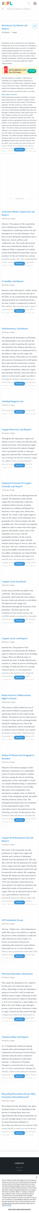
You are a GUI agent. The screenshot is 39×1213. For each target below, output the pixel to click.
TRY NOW (32, 71)
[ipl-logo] (9, 4)
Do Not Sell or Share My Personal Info (19, 1209)
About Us (19, 1167)
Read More (19, 264)
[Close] (36, 1177)
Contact (19, 1170)
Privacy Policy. (6, 1205)
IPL (3, 9)
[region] (19, 1193)
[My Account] (35, 3)
